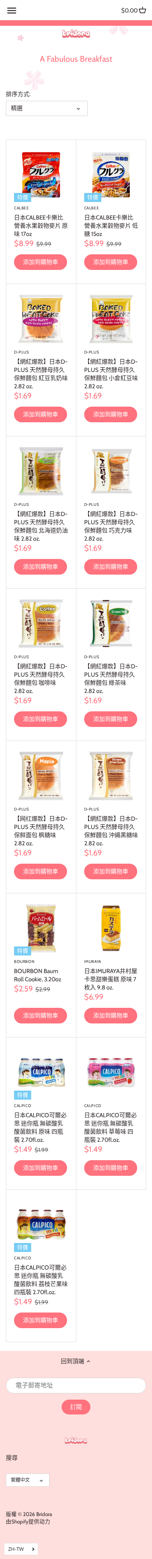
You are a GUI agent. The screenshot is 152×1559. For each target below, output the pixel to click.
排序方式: (18, 94)
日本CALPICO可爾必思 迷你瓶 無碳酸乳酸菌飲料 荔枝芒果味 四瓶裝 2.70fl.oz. (41, 1275)
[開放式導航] (12, 10)
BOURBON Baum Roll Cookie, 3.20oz (37, 971)
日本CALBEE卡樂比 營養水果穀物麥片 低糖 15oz (111, 221)
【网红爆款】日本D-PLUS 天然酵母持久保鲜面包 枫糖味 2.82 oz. (40, 827)
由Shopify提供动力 (28, 1521)
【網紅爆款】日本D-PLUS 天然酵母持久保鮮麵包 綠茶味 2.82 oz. (111, 674)
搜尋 (12, 1457)
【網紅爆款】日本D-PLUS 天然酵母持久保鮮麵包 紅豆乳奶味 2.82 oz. (41, 370)
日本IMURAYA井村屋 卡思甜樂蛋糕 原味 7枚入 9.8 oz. (110, 975)
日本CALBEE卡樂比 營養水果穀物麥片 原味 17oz (41, 221)
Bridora (44, 1514)
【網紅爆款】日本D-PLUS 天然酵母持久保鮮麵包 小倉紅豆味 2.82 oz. (111, 370)
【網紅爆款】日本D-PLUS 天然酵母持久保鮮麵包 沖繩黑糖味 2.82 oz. (111, 827)
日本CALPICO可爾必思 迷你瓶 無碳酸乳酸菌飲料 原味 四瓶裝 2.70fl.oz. (40, 1123)
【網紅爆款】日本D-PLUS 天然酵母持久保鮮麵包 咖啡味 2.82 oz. (40, 674)
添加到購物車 (40, 262)
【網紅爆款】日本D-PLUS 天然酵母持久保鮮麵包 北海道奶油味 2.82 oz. (41, 522)
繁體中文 (20, 1480)
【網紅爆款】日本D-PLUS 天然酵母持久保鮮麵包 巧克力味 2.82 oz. (111, 522)
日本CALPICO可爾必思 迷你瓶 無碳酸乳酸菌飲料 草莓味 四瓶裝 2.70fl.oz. (110, 1123)
